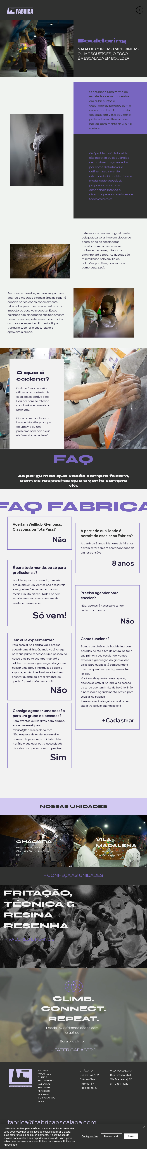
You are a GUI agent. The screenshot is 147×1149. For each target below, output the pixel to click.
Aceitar (131, 1136)
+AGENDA (43, 1070)
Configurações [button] (90, 1136)
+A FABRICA (44, 1084)
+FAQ (41, 1101)
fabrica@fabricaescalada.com (32, 730)
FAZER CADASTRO (75, 1050)
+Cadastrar (118, 720)
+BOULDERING (46, 1080)
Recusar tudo (111, 1136)
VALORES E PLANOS (31, 939)
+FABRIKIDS (44, 1091)
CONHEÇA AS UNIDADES (75, 876)
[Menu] (139, 10)
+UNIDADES (44, 1087)
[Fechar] (144, 1127)
